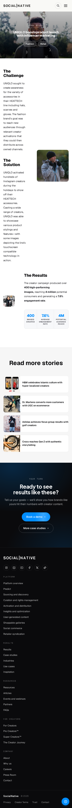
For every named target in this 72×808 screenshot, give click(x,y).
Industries (8, 660)
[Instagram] (6, 568)
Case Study (36, 25)
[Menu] (66, 5)
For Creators (9, 725)
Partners (7, 704)
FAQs (6, 710)
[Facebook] (29, 568)
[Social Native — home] (19, 558)
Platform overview (13, 583)
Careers (7, 769)
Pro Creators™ (11, 731)
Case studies (10, 654)
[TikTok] (45, 568)
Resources (9, 687)
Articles (7, 693)
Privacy (7, 802)
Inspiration (8, 671)
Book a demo (34, 517)
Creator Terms (21, 802)
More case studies (34, 528)
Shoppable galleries (14, 622)
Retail (43, 43)
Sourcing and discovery (16, 594)
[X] (37, 568)
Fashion (30, 43)
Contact (7, 780)
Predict (7, 588)
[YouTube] (22, 568)
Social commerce (12, 628)
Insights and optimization (16, 611)
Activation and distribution (17, 605)
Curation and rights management (20, 600)
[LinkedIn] (14, 568)
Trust (34, 802)
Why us (7, 763)
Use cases (9, 666)
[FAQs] (65, 801)
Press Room (9, 774)
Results (7, 649)
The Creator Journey (14, 742)
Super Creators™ (12, 736)
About (6, 758)
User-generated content (16, 617)
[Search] (58, 6)
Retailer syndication (14, 633)
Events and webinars (14, 698)
